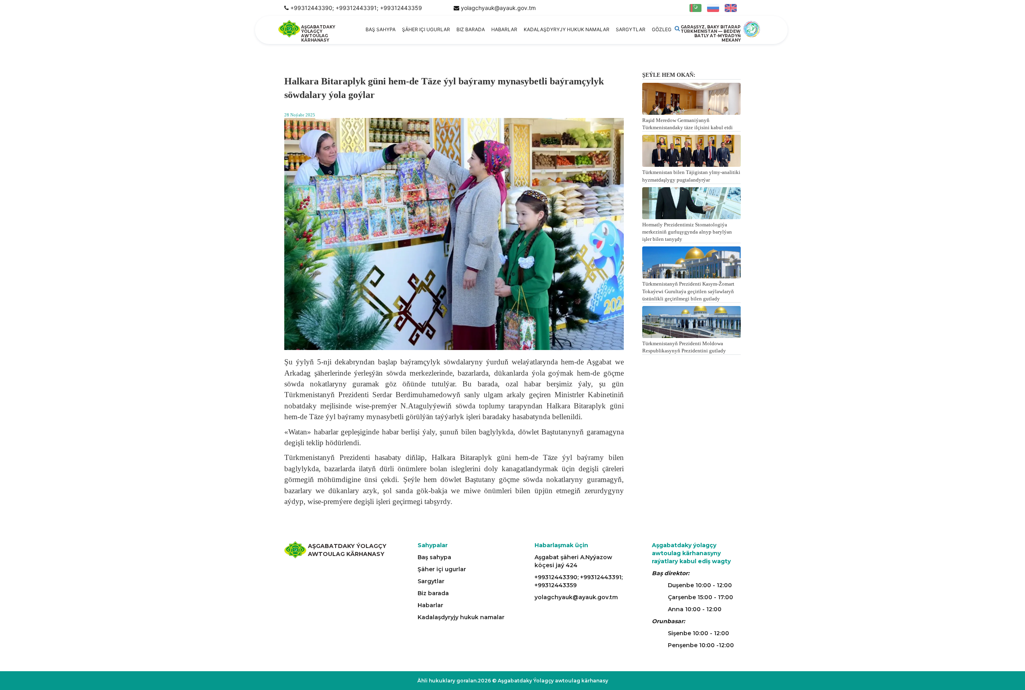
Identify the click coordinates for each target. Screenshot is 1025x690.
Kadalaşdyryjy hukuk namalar (566, 29)
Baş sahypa (381, 29)
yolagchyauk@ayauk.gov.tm (498, 7)
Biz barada (470, 29)
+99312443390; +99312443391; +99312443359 (356, 7)
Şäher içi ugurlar (426, 29)
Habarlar (504, 29)
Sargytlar (630, 29)
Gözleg (661, 29)
